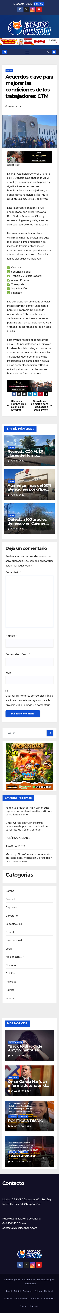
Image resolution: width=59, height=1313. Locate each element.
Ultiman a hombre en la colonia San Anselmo (18, 405)
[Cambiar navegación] (27, 52)
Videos (10, 998)
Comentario (14, 572)
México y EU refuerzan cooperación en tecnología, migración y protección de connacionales (29, 858)
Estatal (10, 932)
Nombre (12, 635)
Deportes (11, 907)
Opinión (10, 973)
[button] (48, 52)
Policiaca (11, 981)
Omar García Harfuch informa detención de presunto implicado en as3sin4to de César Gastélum (27, 826)
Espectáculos (14, 923)
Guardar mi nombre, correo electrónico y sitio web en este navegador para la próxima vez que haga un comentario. (29, 700)
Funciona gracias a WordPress (19, 1279)
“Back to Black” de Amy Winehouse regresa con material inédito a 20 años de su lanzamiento (29, 811)
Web (8, 672)
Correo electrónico (18, 654)
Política (10, 989)
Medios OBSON (15, 956)
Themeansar (29, 1283)
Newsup (47, 1279)
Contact (10, 899)
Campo (10, 890)
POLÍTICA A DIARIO (18, 837)
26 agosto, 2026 (21, 1055)
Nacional (11, 965)
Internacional (14, 940)
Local (9, 71)
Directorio (12, 915)
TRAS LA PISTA (16, 846)
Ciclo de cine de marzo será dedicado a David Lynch (39, 405)
